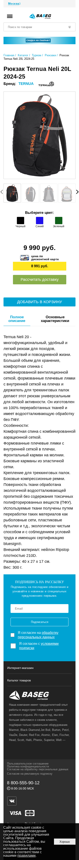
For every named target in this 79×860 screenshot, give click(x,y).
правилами (26, 855)
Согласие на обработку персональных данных (37, 769)
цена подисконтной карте (45, 258)
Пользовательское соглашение (27, 763)
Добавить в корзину (39, 302)
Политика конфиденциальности (28, 766)
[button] (77, 191)
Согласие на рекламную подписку (29, 773)
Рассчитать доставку (40, 279)
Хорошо (64, 841)
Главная (9, 55)
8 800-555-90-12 (23, 782)
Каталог (23, 55)
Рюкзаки (50, 55)
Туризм (36, 55)
